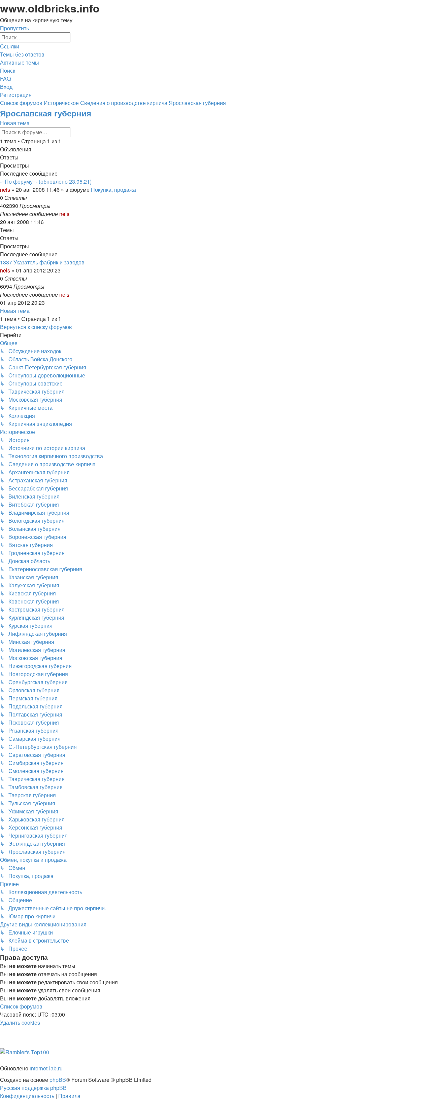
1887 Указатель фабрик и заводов (42, 262)
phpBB (57, 1080)
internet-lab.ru (46, 1068)
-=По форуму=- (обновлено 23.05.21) (46, 181)
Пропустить (14, 28)
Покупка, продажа (113, 189)
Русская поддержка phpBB (33, 1088)
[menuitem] (22, 54)
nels (5, 189)
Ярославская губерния (45, 113)
